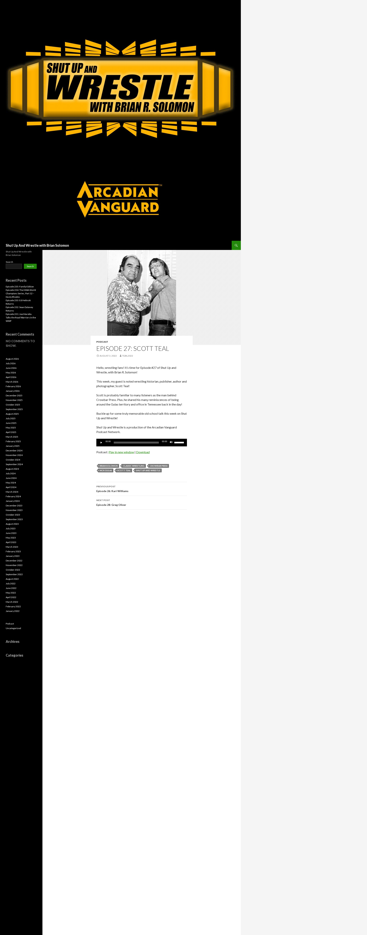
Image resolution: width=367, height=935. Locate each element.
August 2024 (12, 468)
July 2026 (10, 363)
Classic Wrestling (134, 466)
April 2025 (11, 432)
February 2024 (13, 496)
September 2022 (14, 574)
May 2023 (11, 537)
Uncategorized (13, 628)
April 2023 (11, 542)
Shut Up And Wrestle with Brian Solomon (37, 245)
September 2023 (14, 519)
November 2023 (14, 510)
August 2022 (12, 578)
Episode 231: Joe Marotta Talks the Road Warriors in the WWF (21, 317)
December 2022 (14, 560)
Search (9, 261)
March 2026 (12, 381)
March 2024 (12, 491)
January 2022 (12, 611)
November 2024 (14, 455)
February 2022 (13, 606)
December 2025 (14, 395)
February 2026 (13, 386)
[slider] (179, 442)
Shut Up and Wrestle (148, 470)
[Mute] (171, 442)
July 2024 (10, 473)
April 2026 (11, 377)
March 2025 (12, 436)
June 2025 (11, 423)
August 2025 (12, 413)
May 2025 (11, 427)
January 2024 (12, 501)
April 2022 (11, 597)
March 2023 (12, 546)
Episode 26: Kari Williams (112, 489)
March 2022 (12, 601)
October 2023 (13, 514)
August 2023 (12, 523)
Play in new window (121, 452)
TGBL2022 (127, 355)
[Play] (101, 442)
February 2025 (13, 441)
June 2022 (11, 588)
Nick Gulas (106, 470)
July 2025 (10, 418)
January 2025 (12, 445)
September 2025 (14, 409)
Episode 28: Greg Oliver (111, 502)
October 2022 (13, 569)
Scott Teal (124, 470)
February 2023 (13, 551)
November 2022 (14, 565)
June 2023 (11, 533)
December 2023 (14, 505)
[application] (141, 442)
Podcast (102, 341)
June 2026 (11, 368)
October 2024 (13, 459)
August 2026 (12, 358)
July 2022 (10, 583)
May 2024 (11, 482)
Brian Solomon (109, 466)
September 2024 (14, 464)
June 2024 (11, 478)
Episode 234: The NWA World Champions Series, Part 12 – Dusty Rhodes (21, 293)
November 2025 (14, 400)
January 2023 (12, 556)
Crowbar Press (159, 466)
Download (143, 452)
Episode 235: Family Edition (20, 286)
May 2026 (11, 372)
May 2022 (11, 592)
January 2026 (12, 390)
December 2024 (14, 450)
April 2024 (11, 487)
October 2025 (13, 404)
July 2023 (10, 528)
